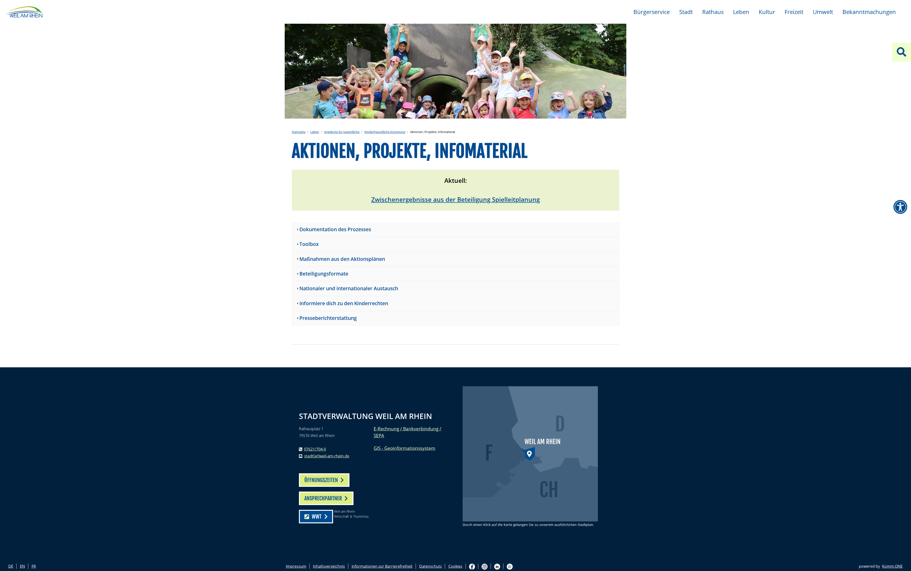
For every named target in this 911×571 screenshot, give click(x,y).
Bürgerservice (651, 12)
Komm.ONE (892, 566)
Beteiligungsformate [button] (323, 273)
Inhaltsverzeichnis (329, 566)
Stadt (686, 12)
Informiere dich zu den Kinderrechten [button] (343, 303)
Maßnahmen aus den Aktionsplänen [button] (342, 259)
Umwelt (823, 12)
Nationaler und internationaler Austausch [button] (348, 288)
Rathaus (713, 12)
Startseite (298, 132)
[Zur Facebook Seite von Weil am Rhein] (472, 566)
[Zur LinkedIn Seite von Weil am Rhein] (497, 566)
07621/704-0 (315, 449)
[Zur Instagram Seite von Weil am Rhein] (484, 566)
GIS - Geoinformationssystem (404, 448)
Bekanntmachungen (869, 12)
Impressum (296, 566)
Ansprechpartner (323, 498)
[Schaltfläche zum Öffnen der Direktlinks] (901, 52)
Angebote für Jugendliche (341, 132)
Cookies (455, 566)
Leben (741, 12)
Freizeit (794, 12)
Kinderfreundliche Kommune (384, 132)
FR (34, 566)
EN (22, 566)
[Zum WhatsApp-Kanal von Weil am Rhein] (510, 566)
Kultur (767, 12)
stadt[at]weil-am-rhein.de (326, 456)
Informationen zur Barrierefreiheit (382, 566)
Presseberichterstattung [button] (328, 318)
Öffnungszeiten (321, 480)
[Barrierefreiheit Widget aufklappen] (900, 207)
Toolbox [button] (309, 244)
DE (10, 566)
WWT (316, 516)
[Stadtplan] (530, 453)
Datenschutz (430, 566)
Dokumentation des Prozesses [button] (335, 229)
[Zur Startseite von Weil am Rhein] (23, 11)
